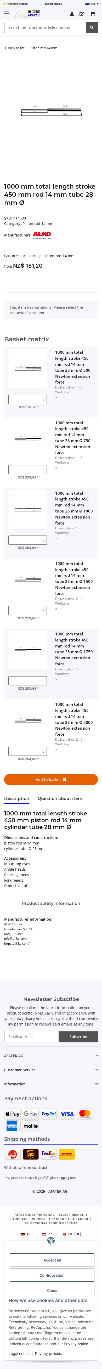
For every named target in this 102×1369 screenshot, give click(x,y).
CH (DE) (74, 1234)
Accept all (52, 1260)
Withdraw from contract (25, 1167)
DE (29, 1234)
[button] (72, 14)
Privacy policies (48, 1353)
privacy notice (34, 1018)
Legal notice (19, 1353)
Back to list (16, 48)
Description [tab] (16, 798)
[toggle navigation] (6, 11)
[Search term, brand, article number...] (92, 27)
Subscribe (78, 1036)
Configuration (52, 1275)
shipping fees (66, 1177)
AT (50, 1234)
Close (52, 1290)
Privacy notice (76, 1344)
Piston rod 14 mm (37, 223)
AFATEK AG (57, 1191)
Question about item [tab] (60, 798)
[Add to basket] (8, 64)
